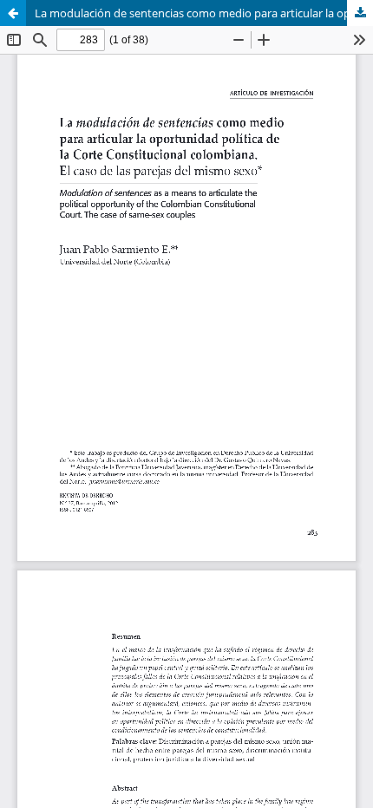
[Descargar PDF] (360, 13)
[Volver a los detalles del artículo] (13, 13)
